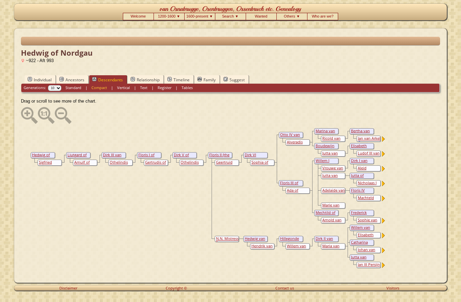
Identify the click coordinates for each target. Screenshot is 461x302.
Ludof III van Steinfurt (368, 155)
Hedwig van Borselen (254, 241)
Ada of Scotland (293, 192)
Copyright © (176, 288)
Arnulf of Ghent (81, 164)
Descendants (110, 80)
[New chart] (383, 140)
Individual (43, 80)
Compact (99, 87)
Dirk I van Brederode (359, 163)
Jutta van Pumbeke (329, 178)
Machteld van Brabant (367, 200)
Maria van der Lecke (330, 248)
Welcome (138, 16)
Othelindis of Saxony (189, 164)
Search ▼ (230, 16)
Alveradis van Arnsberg (297, 144)
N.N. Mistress (227, 238)
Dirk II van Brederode (324, 241)
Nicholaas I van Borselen (368, 185)
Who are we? (322, 16)
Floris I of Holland (146, 157)
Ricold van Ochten (331, 140)
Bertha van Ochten (360, 133)
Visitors (392, 288)
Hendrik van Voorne (261, 248)
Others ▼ (292, 16)
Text (143, 87)
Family (210, 80)
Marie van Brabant (330, 207)
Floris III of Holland (288, 185)
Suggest (237, 80)
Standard (73, 87)
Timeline (181, 80)
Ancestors (74, 80)
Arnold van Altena (331, 222)
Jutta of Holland (357, 178)
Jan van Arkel (369, 138)
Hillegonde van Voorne (289, 241)
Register (164, 87)
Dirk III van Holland (111, 157)
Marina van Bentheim (325, 133)
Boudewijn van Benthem (326, 148)
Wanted (261, 16)
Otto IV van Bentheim (289, 137)
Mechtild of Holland (325, 215)
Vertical (123, 87)
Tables (187, 87)
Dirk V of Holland (181, 157)
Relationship (148, 80)
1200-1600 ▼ (169, 16)
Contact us (284, 288)
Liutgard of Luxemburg (76, 157)
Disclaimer (68, 288)
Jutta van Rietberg (329, 155)
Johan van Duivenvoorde (369, 252)
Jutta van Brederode (359, 259)
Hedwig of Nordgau (40, 157)
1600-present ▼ (199, 16)
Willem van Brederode (360, 230)
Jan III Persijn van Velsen (368, 267)
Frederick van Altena (359, 215)
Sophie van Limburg (367, 222)
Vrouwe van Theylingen (332, 170)
